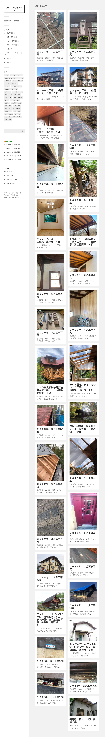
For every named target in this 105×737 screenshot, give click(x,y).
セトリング (8, 80)
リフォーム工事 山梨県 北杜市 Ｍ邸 (83, 92)
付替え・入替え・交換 (10, 94)
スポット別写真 (11, 41)
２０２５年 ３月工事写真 (12, 144)
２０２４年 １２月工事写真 (12, 156)
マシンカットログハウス (11, 89)
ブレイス (7, 86)
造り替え (19, 116)
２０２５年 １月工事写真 (12, 152)
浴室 (14, 111)
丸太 (21, 92)
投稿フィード (11, 175)
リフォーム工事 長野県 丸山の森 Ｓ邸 (50, 92)
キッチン (20, 75)
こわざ (6, 75)
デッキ (14, 80)
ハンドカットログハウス (11, 83)
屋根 (8, 63)
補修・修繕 (12, 116)
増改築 (19, 103)
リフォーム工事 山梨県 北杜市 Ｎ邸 (57, 240)
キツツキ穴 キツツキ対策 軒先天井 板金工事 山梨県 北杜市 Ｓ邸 (84, 647)
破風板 (11, 114)
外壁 (8, 59)
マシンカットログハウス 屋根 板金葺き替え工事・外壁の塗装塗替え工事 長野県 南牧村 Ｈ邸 (51, 619)
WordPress (14, 195)
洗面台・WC (8, 111)
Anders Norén (14, 197)
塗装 (18, 100)
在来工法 (20, 97)
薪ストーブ (17, 114)
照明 (19, 111)
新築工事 (11, 108)
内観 (10, 97)
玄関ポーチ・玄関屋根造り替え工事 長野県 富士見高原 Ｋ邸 (83, 242)
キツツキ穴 (20, 78)
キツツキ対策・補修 (10, 78)
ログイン (9, 171)
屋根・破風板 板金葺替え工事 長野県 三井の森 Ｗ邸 (83, 429)
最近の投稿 (9, 141)
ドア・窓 (20, 80)
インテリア (13, 75)
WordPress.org (11, 183)
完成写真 (9, 33)
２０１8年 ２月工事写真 (83, 685)
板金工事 (18, 108)
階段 (10, 119)
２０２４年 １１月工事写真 (12, 159)
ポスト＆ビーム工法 (16, 86)
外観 (15, 105)
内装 (6, 97)
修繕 (19, 94)
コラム (9, 49)
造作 (6, 119)
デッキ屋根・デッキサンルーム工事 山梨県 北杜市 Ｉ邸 (83, 387)
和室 (15, 97)
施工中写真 (10, 37)
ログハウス (15, 92)
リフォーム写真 (11, 45)
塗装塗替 (7, 103)
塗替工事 (12, 100)
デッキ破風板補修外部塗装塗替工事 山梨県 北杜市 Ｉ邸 (51, 390)
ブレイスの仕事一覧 (14, 9)
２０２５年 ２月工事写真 (12, 148)
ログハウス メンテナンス (15, 53)
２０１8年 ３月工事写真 (50, 661)
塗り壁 (6, 100)
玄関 (6, 114)
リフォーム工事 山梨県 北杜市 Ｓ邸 (57, 130)
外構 (10, 105)
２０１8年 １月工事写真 (50, 697)
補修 (6, 116)
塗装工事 (13, 103)
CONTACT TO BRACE (11, 21)
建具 (6, 108)
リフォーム (8, 92)
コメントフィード (12, 179)
